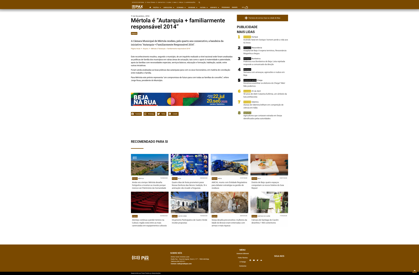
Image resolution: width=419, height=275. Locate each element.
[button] (136, 114)
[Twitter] (257, 260)
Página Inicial (135, 48)
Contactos (161, 2)
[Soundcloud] (261, 260)
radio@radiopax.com (184, 264)
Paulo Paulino (145, 273)
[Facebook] (250, 260)
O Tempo (243, 262)
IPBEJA (181, 2)
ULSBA (169, 2)
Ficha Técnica (151, 2)
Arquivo (134, 33)
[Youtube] (253, 260)
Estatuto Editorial (138, 2)
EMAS (175, 2)
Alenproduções (190, 2)
